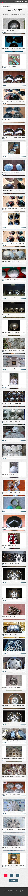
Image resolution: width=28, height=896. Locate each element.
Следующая (13, 880)
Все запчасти (5, 14)
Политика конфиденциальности (10, 890)
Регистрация (18, 1)
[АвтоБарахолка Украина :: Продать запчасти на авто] (2, 1)
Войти (25, 1)
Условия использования (9, 891)
